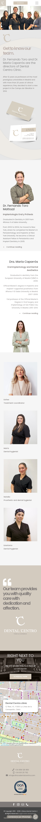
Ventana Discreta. (31, 818)
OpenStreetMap (4, 745)
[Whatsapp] (35, 817)
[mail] (22, 804)
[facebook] (14, 804)
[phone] (27, 804)
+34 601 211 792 (21, 772)
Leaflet (4, 743)
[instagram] (18, 804)
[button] (20, 247)
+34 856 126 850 (22, 770)
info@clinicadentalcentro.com (22, 775)
